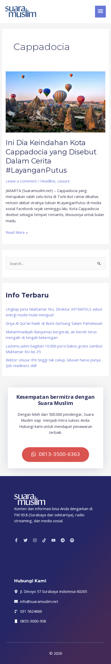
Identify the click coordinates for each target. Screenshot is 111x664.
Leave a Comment (21, 181)
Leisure (63, 181)
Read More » (17, 232)
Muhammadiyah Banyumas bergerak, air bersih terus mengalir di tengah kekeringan (51, 334)
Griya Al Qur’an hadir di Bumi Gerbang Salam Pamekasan (54, 323)
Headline (47, 181)
